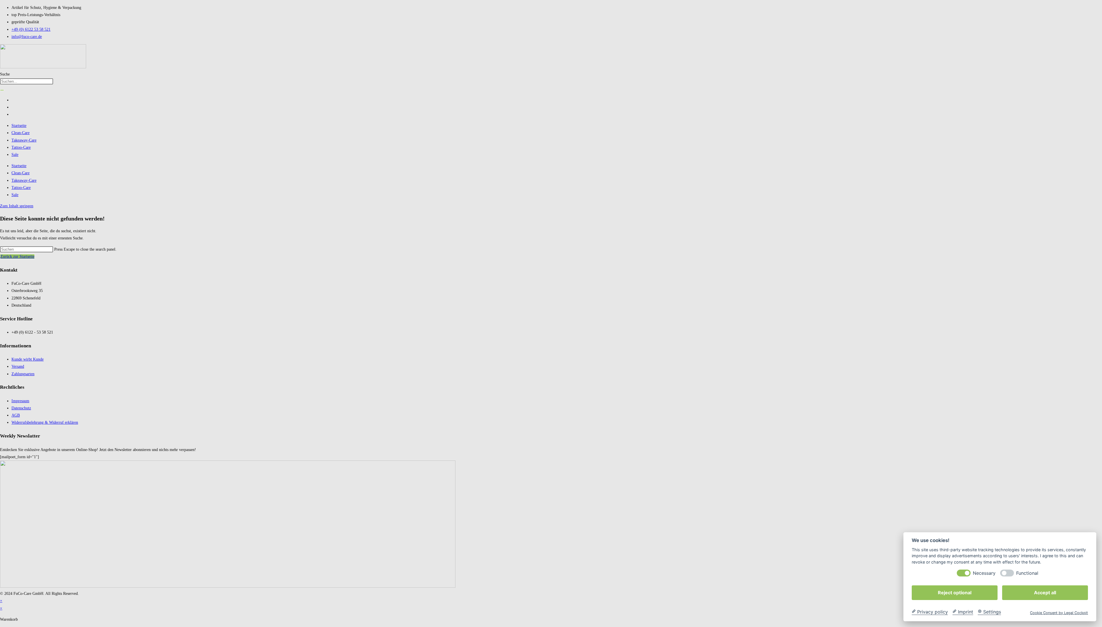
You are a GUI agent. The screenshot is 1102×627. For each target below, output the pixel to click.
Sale (14, 154)
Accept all (1045, 592)
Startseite (18, 125)
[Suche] (2, 90)
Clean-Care (20, 133)
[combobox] (26, 81)
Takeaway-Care (23, 140)
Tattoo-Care (21, 147)
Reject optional (954, 592)
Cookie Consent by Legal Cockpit (1059, 612)
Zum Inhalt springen (16, 206)
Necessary (984, 573)
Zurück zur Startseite (17, 256)
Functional (1027, 573)
